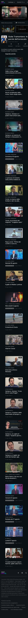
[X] (26, 573)
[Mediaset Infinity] (3, 2)
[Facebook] (18, 573)
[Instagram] (22, 573)
